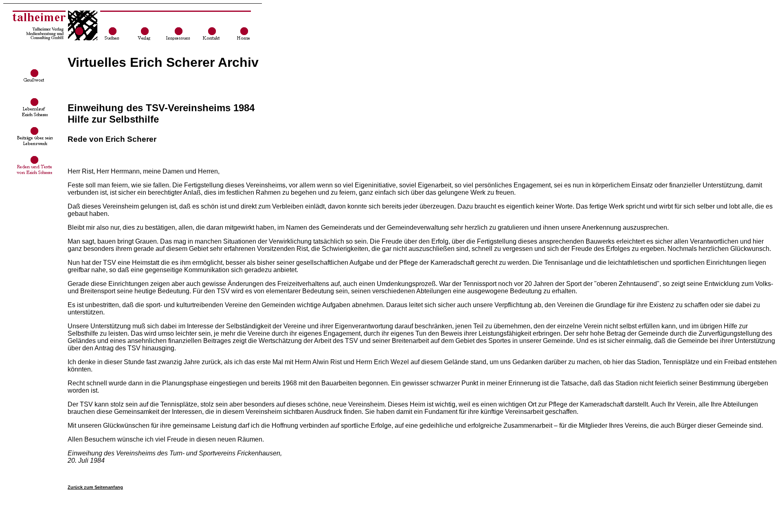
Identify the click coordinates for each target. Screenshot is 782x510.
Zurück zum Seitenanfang (95, 487)
